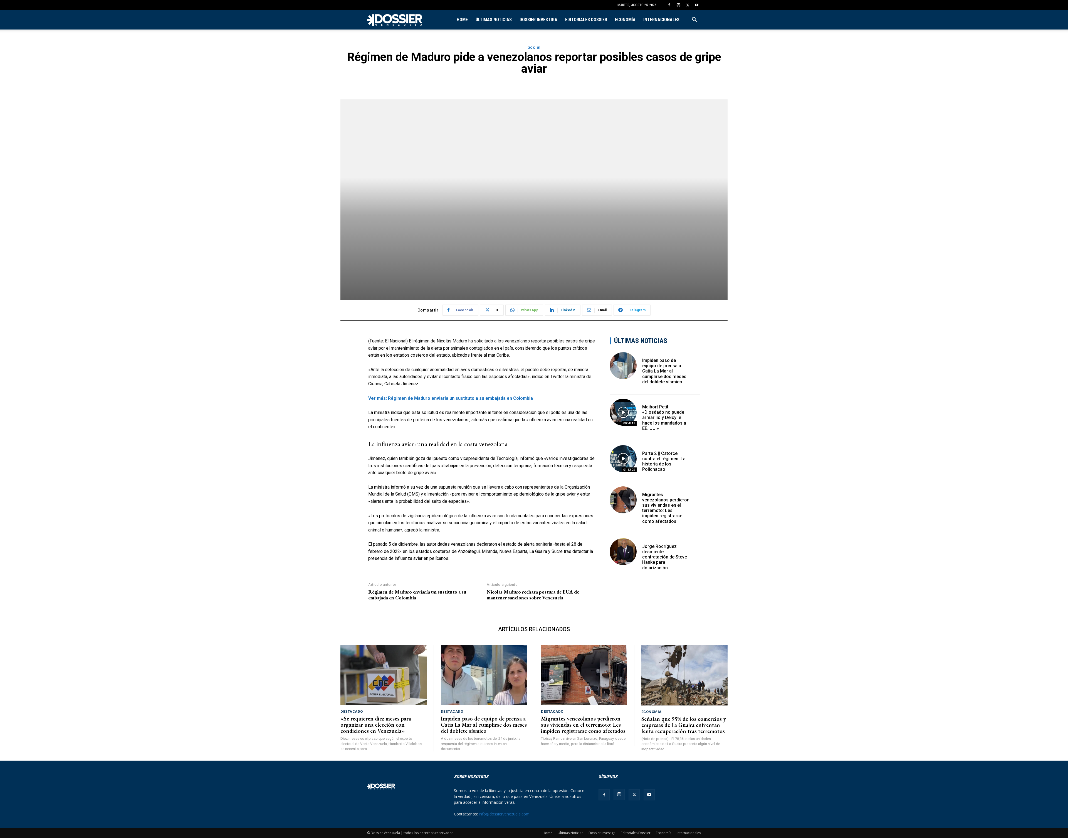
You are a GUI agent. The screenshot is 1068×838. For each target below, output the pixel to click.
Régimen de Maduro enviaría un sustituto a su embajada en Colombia (417, 595)
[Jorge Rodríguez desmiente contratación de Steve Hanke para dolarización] (623, 551)
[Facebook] (669, 5)
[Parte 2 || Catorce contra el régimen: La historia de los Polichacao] (623, 458)
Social (534, 47)
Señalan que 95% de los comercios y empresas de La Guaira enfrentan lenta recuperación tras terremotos (683, 725)
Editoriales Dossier (586, 19)
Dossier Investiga (538, 19)
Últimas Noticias (494, 19)
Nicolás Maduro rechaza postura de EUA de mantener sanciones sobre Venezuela (533, 595)
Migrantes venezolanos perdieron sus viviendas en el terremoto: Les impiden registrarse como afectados (665, 508)
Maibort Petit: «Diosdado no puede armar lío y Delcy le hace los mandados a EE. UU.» (664, 417)
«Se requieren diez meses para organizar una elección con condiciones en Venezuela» (375, 724)
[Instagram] (678, 5)
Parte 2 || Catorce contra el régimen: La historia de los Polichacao (664, 461)
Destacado (351, 711)
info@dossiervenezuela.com (504, 814)
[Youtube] (697, 5)
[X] (687, 5)
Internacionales (661, 19)
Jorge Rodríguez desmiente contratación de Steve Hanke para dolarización (664, 557)
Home (462, 19)
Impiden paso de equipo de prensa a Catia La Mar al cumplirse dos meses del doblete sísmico (664, 371)
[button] (694, 20)
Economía (625, 19)
